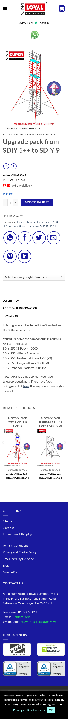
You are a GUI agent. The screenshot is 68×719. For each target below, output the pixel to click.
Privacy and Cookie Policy (19, 552)
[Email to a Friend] (53, 237)
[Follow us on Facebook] (24, 237)
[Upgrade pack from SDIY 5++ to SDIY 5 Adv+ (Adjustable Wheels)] (50, 447)
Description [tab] (11, 300)
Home (6, 134)
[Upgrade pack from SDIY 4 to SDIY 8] (17, 447)
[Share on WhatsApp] (10, 237)
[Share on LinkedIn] (24, 256)
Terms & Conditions (15, 545)
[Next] (65, 450)
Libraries (8, 527)
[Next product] (6, 166)
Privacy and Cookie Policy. (29, 710)
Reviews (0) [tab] (10, 315)
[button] (5, 8)
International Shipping (17, 534)
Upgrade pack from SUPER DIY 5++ (38, 225)
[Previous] (3, 450)
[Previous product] (13, 166)
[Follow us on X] (39, 237)
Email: (16, 616)
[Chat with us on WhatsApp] (34, 35)
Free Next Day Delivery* (18, 559)
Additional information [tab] (20, 308)
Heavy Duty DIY (46, 134)
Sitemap (8, 521)
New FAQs (10, 572)
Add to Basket (37, 202)
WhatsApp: (29, 621)
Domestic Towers (23, 134)
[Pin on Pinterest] (10, 256)
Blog (6, 565)
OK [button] (51, 710)
